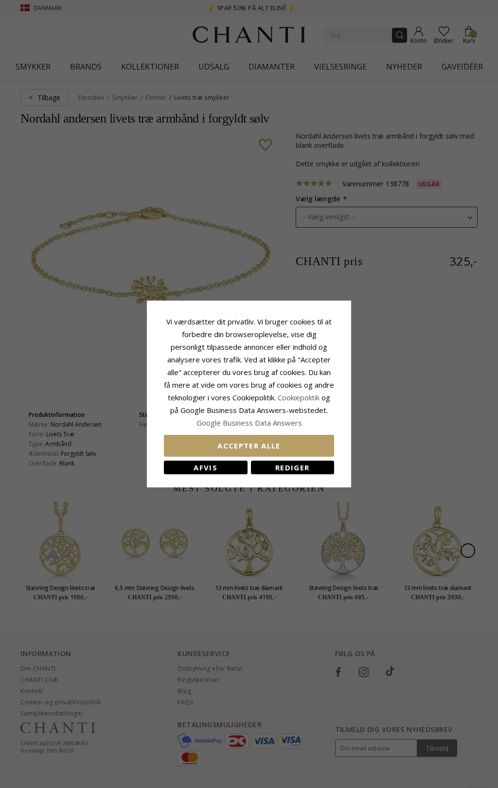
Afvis (205, 467)
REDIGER (292, 467)
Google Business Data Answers (249, 423)
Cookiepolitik (299, 397)
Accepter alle (249, 445)
